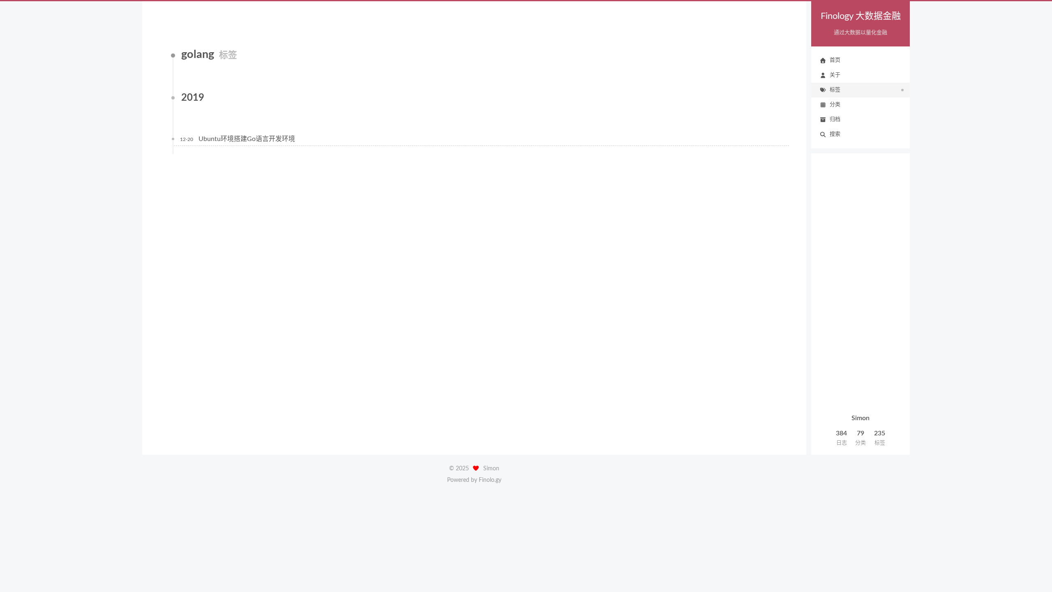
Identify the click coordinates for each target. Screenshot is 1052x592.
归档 (835, 119)
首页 (835, 60)
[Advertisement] (860, 284)
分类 (835, 104)
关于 (835, 75)
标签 (835, 89)
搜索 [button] (835, 134)
